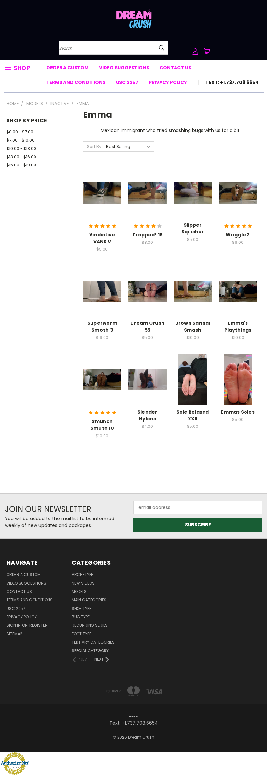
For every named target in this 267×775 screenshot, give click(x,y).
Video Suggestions (124, 67)
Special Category (90, 650)
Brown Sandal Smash (192, 326)
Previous (257, 755)
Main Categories (89, 600)
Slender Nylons (147, 415)
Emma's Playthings (238, 326)
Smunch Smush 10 (102, 424)
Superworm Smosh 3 (102, 326)
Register (38, 625)
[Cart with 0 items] (207, 51)
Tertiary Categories (93, 642)
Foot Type (81, 634)
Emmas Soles (238, 412)
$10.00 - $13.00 (21, 148)
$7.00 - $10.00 (21, 140)
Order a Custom (67, 67)
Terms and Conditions (75, 82)
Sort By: (94, 146)
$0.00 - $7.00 (20, 132)
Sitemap (14, 634)
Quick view (102, 179)
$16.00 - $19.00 (21, 165)
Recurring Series (90, 625)
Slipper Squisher (192, 228)
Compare (100, 192)
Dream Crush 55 (147, 326)
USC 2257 (127, 82)
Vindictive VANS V (102, 238)
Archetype (82, 574)
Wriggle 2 (238, 234)
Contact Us (175, 67)
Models (79, 591)
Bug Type (81, 617)
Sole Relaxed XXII (192, 415)
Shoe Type (81, 608)
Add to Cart (102, 204)
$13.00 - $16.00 (21, 157)
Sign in (14, 625)
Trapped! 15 (147, 234)
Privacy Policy (168, 82)
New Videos (83, 583)
